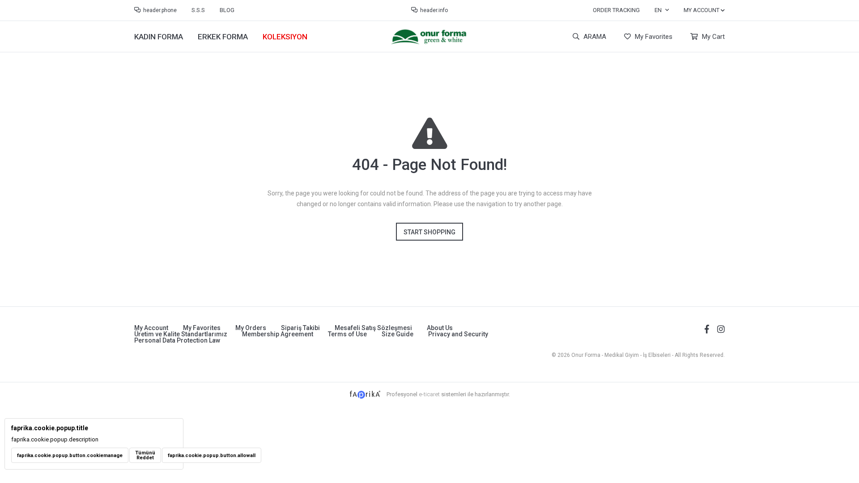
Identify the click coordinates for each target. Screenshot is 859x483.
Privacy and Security (458, 334)
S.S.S (198, 10)
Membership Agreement (277, 334)
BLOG (227, 10)
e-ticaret (429, 394)
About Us (440, 327)
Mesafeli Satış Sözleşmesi (373, 327)
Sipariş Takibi (300, 327)
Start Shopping (429, 232)
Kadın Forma (158, 36)
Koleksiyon (285, 36)
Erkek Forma (223, 36)
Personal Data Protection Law (177, 340)
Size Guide (397, 334)
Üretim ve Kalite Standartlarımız (180, 334)
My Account (151, 327)
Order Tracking (616, 10)
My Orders (250, 327)
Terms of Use (347, 334)
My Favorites (652, 36)
